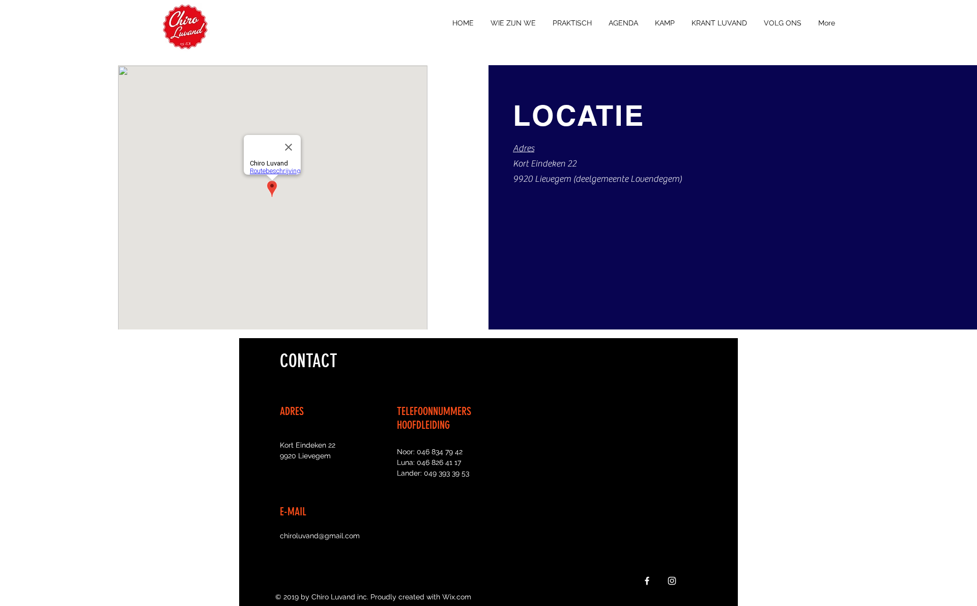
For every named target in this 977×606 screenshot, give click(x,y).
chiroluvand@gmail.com (320, 536)
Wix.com (456, 597)
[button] (513, 23)
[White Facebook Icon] (647, 580)
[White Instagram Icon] (672, 580)
